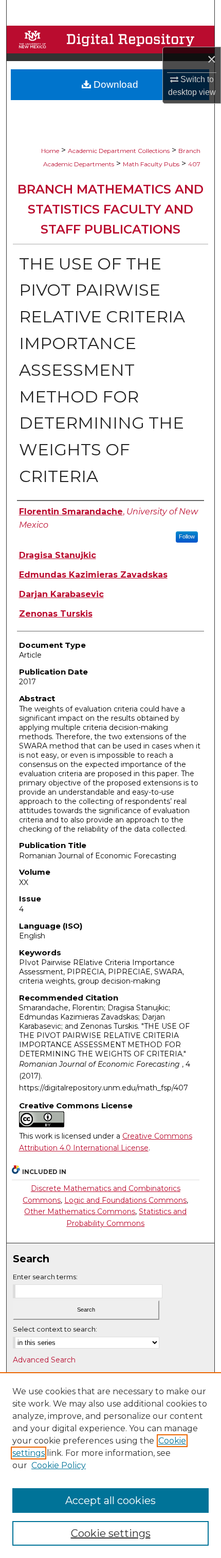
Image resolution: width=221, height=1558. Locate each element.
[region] (110, 1465)
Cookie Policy (58, 1465)
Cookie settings (111, 1533)
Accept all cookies (110, 1500)
